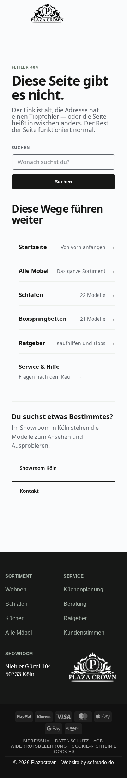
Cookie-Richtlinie (94, 746)
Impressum (36, 741)
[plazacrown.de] (47, 13)
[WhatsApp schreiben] (86, 692)
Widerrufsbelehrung (39, 746)
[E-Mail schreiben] (76, 692)
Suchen (21, 147)
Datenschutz (72, 741)
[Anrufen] (80, 13)
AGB (98, 741)
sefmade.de (100, 762)
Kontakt (29, 490)
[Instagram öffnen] (109, 692)
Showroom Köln (38, 468)
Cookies (64, 751)
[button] (13, 12)
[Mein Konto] (98, 13)
